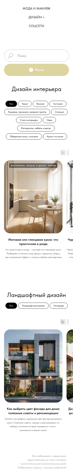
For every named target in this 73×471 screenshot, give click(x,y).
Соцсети (36, 26)
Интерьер (59, 305)
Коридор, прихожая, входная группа (27, 111)
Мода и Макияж (36, 8)
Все (11, 103)
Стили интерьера (29, 120)
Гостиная (58, 103)
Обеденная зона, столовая (24, 136)
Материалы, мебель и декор (36, 128)
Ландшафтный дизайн (33, 305)
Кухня (25, 103)
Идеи (49, 120)
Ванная (40, 103)
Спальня (59, 111)
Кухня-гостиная (55, 136)
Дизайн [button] (35, 17)
